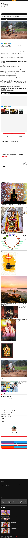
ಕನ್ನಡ (19, 133)
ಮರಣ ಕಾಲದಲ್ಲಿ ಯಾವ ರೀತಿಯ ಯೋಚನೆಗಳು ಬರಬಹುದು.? (6, 275)
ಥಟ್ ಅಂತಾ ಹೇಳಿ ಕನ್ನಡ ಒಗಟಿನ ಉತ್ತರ (10, 412)
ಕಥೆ (9, 501)
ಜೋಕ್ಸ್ (21, 501)
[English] (26, 162)
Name (3, 150)
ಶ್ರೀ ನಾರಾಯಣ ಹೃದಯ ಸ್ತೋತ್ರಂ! (8, 416)
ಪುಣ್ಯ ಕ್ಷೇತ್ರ (8, 502)
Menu (2, 13)
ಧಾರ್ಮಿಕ (3, 502)
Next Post (20, 136)
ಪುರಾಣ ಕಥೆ (13, 502)
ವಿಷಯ (2, 3)
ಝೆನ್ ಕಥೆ (25, 501)
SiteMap (8, 537)
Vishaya (16, 133)
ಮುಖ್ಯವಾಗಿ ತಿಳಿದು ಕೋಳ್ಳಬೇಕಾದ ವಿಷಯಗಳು (5, 182)
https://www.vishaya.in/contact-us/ (6, 485)
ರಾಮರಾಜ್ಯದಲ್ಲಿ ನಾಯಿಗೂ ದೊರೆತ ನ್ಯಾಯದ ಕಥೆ (6, 396)
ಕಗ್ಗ (6, 501)
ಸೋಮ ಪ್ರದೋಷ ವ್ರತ (3, 206)
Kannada (5, 133)
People (12, 133)
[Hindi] (25, 162)
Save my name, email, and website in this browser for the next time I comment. (12, 154)
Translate (26, 164)
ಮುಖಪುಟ (1, 0)
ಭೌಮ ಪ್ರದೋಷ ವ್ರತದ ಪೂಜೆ (14, 528)
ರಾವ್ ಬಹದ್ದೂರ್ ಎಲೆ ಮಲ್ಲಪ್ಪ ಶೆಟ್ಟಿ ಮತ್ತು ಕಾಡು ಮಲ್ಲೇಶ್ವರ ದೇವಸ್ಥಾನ (7, 318)
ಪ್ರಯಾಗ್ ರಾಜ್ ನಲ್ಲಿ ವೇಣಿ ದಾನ (4, 305)
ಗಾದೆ (18, 501)
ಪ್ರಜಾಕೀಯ (19, 502)
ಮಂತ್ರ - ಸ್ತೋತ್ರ (24, 502)
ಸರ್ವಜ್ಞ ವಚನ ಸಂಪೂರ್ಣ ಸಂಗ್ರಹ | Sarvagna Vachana (13, 410)
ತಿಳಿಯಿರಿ (14, 436)
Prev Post (7, 136)
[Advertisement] (18, 7)
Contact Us (5, 537)
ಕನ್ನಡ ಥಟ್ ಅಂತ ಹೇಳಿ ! (8, 414)
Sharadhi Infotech (14, 536)
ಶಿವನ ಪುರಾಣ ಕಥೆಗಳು (3, 400)
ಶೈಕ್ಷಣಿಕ (7, 505)
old (8, 133)
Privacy (1, 537)
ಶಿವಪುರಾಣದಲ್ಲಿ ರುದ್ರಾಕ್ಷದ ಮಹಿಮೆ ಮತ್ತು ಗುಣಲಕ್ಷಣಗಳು (6, 233)
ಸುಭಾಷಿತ (20, 505)
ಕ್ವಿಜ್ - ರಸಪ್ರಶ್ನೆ (13, 501)
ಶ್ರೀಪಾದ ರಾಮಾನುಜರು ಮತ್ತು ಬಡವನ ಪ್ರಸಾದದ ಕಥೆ (6, 398)
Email (15, 150)
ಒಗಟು (2, 501)
